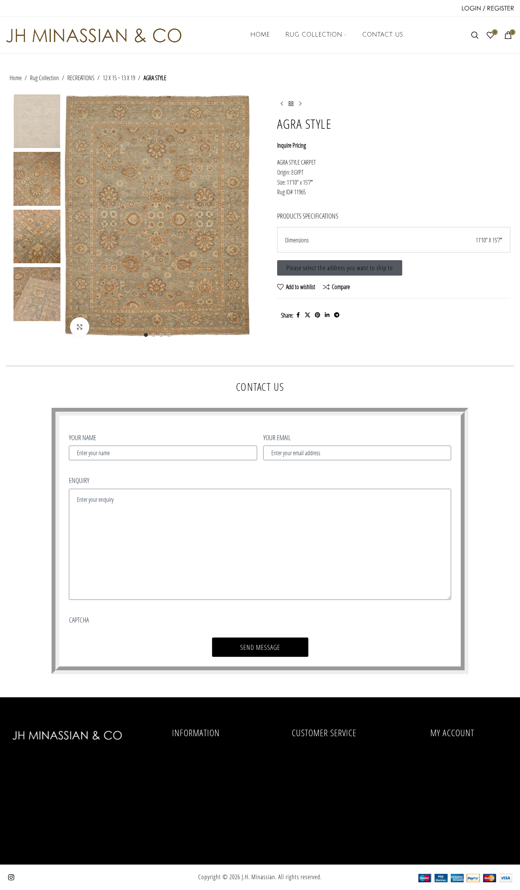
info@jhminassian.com (67, 795)
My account (452, 754)
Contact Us (196, 807)
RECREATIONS (80, 78)
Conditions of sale (195, 754)
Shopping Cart (452, 807)
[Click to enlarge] (79, 326)
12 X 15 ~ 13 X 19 (119, 78)
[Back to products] (291, 103)
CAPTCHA (79, 619)
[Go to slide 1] (146, 335)
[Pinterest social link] (318, 315)
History (196, 771)
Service (196, 789)
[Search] (475, 35)
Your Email (277, 437)
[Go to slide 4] (169, 335)
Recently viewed (324, 754)
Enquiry (79, 480)
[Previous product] (281, 103)
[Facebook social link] (298, 315)
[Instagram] (11, 877)
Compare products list (324, 771)
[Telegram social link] (337, 315)
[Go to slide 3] (161, 335)
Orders (452, 771)
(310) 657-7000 (68, 781)
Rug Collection (44, 78)
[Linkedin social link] (327, 315)
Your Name (82, 437)
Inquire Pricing (291, 145)
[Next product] (300, 103)
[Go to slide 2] (153, 335)
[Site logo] (94, 34)
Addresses (452, 789)
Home (16, 78)
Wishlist (452, 825)
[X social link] (308, 315)
